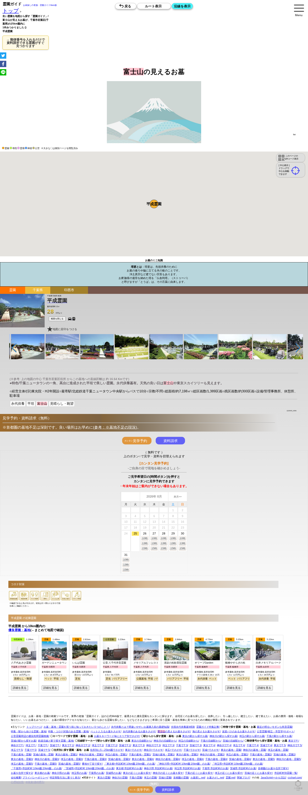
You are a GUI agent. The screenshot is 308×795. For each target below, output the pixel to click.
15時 (145, 548)
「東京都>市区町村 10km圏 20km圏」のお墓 (129, 763)
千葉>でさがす (192, 749)
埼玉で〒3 (168, 745)
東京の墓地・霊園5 (263, 759)
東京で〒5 (279, 745)
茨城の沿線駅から (233, 740)
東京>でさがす (133, 749)
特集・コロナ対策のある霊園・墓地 (68, 731)
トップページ (33, 726)
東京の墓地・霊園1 (66, 754)
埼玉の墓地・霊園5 (21, 763)
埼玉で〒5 (16, 749)
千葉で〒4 (252, 745)
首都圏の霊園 (180, 777)
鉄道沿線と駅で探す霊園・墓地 (55, 740)
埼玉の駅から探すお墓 (251, 736)
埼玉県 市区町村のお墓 (187, 768)
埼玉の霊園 (150, 777)
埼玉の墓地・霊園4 (192, 759)
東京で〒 (293, 740)
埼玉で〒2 (97, 745)
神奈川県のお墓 (60, 773)
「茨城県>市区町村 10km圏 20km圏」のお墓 (88, 768)
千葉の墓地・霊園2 (260, 754)
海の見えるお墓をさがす (206, 731)
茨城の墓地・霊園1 (163, 754)
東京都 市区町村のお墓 (129, 768)
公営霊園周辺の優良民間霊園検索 (30, 736)
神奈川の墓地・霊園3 (47, 759)
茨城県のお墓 (113, 773)
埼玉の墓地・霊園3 (71, 759)
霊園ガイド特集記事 (207, 726)
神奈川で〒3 (153, 745)
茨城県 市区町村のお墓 (243, 768)
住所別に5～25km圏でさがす (106, 749)
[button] (154, 204)
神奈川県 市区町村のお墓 (158, 768)
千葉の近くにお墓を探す (199, 773)
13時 (145, 543)
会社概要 (16, 777)
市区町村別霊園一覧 (285, 773)
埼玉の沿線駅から (188, 740)
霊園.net (230, 777)
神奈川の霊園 (119, 777)
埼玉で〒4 (239, 745)
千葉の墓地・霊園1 (139, 754)
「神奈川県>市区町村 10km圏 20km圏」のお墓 (183, 763)
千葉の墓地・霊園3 (95, 759)
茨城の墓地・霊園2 (284, 754)
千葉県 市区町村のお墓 (215, 768)
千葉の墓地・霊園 (21, 754)
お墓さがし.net (215, 777)
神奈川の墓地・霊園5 (288, 759)
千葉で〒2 (111, 745)
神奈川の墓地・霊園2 (212, 754)
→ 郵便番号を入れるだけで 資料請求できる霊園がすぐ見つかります (25, 43)
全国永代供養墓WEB (182, 726)
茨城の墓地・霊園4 (240, 759)
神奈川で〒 (17, 745)
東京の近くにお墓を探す (137, 773)
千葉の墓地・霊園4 (216, 759)
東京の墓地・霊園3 (21, 759)
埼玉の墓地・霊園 (278, 749)
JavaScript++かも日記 (273, 777)
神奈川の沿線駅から (165, 740)
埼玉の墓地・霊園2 (237, 754)
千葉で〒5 (30, 749)
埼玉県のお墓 (79, 773)
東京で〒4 (209, 745)
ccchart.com (294, 777)
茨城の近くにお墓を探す (258, 773)
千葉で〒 (43, 745)
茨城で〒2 (125, 745)
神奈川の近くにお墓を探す (168, 773)
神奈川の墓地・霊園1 (91, 754)
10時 (145, 538)
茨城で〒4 (266, 745)
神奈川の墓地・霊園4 (167, 759)
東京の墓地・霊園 (231, 749)
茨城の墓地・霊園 (43, 754)
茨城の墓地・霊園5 (69, 763)
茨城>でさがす (210, 749)
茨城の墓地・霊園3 (119, 759)
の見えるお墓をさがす (174, 731)
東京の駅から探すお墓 (194, 736)
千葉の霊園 (135, 777)
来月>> (178, 496)
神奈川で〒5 (294, 745)
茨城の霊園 (165, 777)
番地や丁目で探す (92, 763)
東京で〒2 (68, 745)
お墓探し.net (197, 777)
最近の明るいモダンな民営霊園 (274, 726)
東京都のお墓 (42, 773)
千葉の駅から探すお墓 (279, 736)
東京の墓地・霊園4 (142, 759)
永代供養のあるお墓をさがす (139, 731)
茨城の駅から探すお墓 (23, 740)
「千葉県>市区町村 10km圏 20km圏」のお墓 (36, 768)
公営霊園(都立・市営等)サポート (275, 731)
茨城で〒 (55, 745)
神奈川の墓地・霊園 (254, 749)
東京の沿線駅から (141, 740)
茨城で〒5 (44, 749)
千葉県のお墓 (96, 773)
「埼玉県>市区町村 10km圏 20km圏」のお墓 (237, 763)
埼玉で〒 (31, 745)
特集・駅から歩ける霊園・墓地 (28, 731)
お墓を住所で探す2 (21, 773)
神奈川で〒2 (83, 745)
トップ (11, 11)
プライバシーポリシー (35, 777)
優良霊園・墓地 (19, 630)
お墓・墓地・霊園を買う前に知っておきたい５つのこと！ (76, 726)
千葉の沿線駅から (211, 740)
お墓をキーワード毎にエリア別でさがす (116, 736)
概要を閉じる (57, 319)
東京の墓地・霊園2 (187, 754)
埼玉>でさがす (173, 749)
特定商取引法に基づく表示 (65, 777)
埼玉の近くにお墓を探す (228, 773)
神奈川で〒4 (224, 745)
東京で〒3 (138, 745)
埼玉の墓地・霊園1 (116, 754)
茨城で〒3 (195, 745)
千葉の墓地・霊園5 (45, 763)
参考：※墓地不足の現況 (115, 427)
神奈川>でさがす (153, 749)
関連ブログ (243, 777)
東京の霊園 (103, 777)
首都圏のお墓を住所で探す (273, 768)
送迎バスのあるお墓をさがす (238, 731)
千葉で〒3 (182, 745)
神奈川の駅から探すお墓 (223, 736)
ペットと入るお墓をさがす (106, 731)
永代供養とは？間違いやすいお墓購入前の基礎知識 (140, 726)
